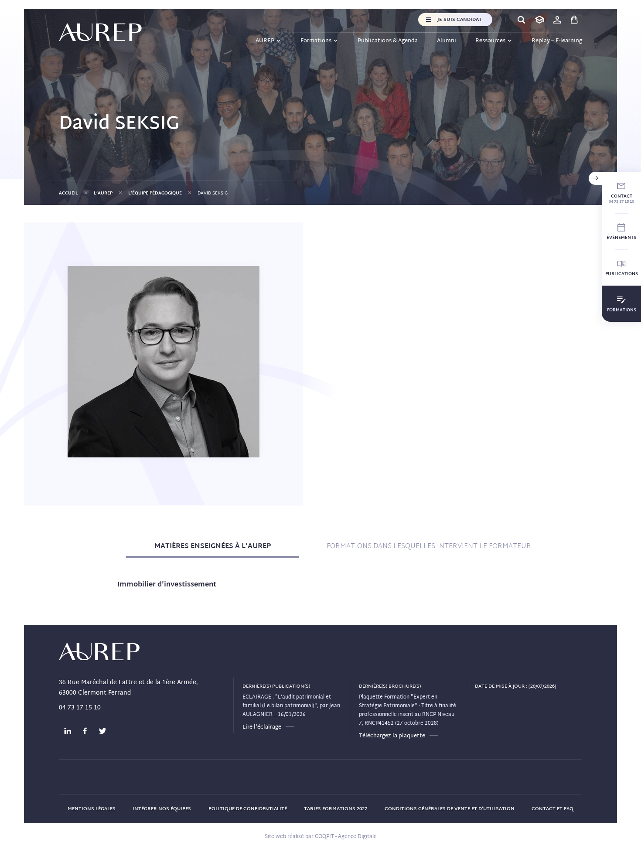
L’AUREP (103, 193)
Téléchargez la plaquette (392, 736)
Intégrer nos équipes (162, 808)
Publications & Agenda (388, 41)
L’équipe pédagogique (155, 193)
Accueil (68, 193)
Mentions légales (92, 808)
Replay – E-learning (557, 41)
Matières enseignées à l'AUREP (212, 546)
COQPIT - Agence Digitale (346, 837)
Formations (315, 41)
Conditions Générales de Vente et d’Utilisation (450, 808)
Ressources (490, 41)
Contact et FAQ (552, 808)
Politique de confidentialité (247, 808)
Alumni (446, 41)
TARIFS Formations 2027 (335, 808)
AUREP (265, 41)
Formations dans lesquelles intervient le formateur (429, 546)
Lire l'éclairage (261, 727)
